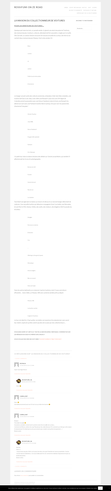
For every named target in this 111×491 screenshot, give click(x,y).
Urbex (66, 7)
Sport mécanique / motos (78, 7)
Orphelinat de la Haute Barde (87, 13)
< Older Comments (20, 358)
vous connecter (24, 475)
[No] (109, 488)
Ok (100, 488)
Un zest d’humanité (75, 10)
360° (89, 7)
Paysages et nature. (90, 10)
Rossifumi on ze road (28, 7)
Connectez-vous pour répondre (22, 373)
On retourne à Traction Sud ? (51, 339)
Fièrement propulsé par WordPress (24, 482)
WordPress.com (29, 484)
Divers (94, 7)
